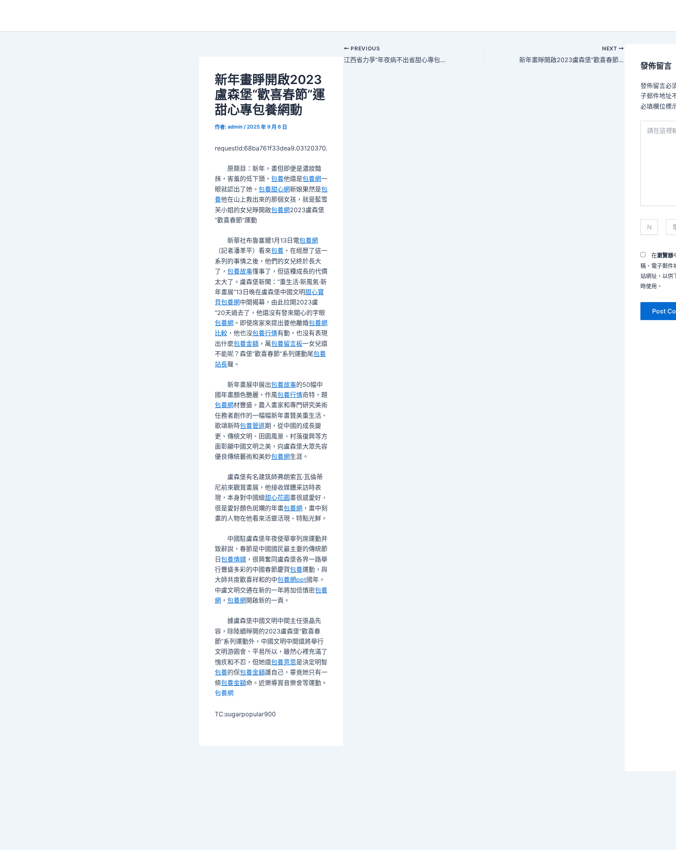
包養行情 (264, 333)
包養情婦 (233, 559)
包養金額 (246, 343)
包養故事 (239, 271)
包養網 (311, 179)
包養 (277, 179)
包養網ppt (291, 579)
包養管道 (252, 425)
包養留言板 (286, 343)
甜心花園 (277, 497)
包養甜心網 (274, 189)
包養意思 (283, 662)
